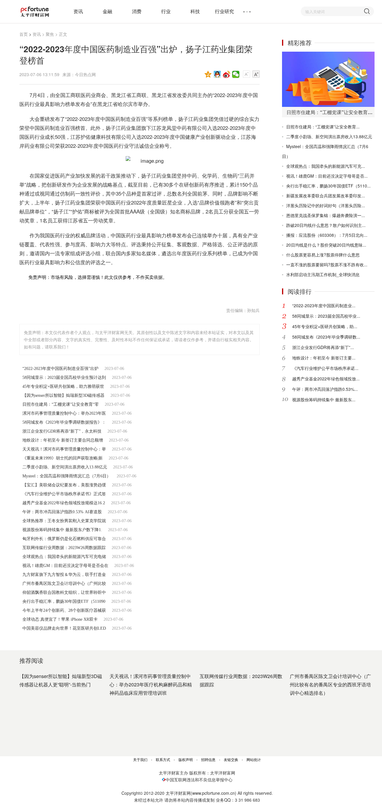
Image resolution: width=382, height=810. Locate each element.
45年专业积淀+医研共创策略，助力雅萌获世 (63, 386)
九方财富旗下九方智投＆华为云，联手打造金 (64, 574)
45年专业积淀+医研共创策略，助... (324, 326)
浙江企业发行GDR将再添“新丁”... (323, 347)
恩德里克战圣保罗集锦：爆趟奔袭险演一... (325, 215)
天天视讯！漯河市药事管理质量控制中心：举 (64, 449)
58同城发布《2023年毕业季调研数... (326, 337)
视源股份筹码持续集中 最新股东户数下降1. (62, 530)
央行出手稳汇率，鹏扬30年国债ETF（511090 (63, 601)
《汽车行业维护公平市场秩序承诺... (325, 368)
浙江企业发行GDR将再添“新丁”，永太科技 (61, 431)
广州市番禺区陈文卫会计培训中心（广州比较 (64, 583)
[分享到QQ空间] (208, 74)
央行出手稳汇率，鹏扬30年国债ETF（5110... (328, 186)
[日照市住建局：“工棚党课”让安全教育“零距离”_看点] (328, 79)
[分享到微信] (236, 74)
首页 (23, 34)
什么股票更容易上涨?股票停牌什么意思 (323, 255)
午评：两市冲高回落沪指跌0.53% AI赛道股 (62, 512)
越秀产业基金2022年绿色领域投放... (326, 379)
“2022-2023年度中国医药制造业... (323, 305)
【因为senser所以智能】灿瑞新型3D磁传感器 (63, 395)
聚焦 (50, 34)
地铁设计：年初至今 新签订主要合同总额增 (62, 440)
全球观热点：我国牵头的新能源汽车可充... (325, 166)
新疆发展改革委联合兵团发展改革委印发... (325, 196)
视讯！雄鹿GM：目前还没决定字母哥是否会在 (65, 565)
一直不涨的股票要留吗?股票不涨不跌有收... (326, 265)
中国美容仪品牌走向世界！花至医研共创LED (64, 628)
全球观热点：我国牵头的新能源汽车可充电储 (64, 556)
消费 (136, 11)
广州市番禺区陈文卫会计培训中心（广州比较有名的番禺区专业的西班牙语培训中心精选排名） (330, 684)
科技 (195, 11)
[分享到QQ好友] (217, 74)
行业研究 (224, 11)
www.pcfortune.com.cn (213, 793)
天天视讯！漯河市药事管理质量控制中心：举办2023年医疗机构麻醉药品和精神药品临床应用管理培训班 (151, 684)
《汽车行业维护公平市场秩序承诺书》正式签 (64, 494)
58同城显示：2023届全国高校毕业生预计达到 (64, 377)
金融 (107, 11)
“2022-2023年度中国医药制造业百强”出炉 (60, 368)
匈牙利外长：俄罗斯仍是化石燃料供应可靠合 (64, 539)
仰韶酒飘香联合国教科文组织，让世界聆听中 (64, 592)
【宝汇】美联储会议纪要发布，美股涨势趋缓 (64, 485)
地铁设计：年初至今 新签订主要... (323, 358)
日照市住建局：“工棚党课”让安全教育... (323, 127)
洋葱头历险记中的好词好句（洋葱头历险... (325, 205)
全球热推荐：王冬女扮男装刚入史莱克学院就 (64, 521)
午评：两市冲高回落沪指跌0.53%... (325, 389)
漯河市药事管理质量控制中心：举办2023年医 (64, 413)
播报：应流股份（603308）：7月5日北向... (326, 235)
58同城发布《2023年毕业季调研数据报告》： (64, 422)
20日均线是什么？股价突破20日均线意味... (326, 245)
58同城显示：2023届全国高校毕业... (326, 316)
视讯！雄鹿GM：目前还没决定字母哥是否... (327, 176)
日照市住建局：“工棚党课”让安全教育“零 (60, 404)
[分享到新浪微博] (226, 74)
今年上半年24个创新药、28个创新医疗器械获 (64, 610)
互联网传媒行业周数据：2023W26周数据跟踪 (64, 547)
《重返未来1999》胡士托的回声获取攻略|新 (62, 458)
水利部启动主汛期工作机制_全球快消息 (323, 274)
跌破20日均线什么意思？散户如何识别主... (326, 225)
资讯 (78, 11)
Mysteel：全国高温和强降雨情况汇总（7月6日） (66, 476)
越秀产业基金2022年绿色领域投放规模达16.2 (63, 503)
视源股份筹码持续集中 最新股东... (323, 399)
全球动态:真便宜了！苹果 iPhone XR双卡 (60, 619)
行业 (166, 11)
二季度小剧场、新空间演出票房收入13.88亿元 (64, 467)
